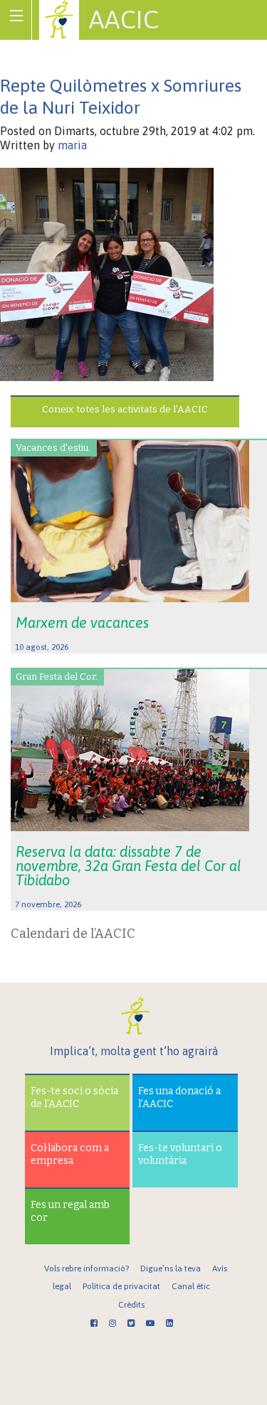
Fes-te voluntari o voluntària (180, 1154)
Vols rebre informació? (86, 1268)
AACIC (124, 19)
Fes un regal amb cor (70, 1211)
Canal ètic (191, 1286)
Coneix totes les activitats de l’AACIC (125, 409)
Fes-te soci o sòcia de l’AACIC (74, 1097)
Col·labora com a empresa (70, 1154)
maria (72, 145)
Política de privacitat (121, 1286)
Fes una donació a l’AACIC (179, 1097)
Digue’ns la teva (170, 1268)
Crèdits (131, 1305)
